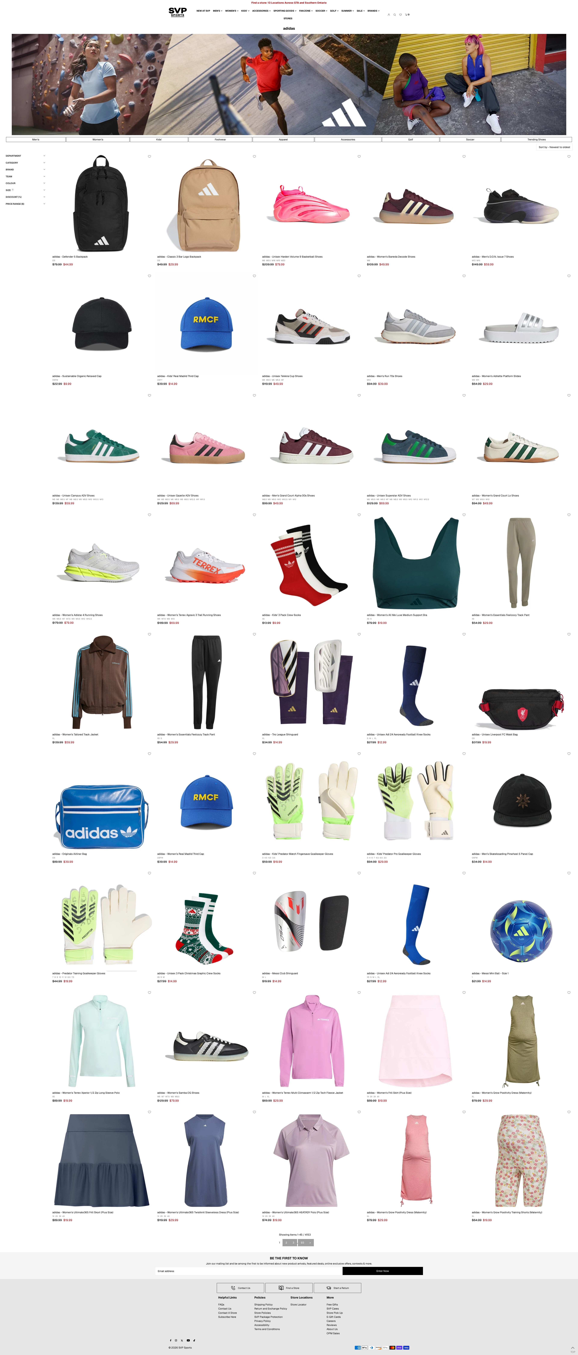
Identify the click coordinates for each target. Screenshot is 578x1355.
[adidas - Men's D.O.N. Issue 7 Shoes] (521, 204)
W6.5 (58, 619)
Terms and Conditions (267, 1329)
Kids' (159, 139)
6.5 (269, 857)
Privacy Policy (262, 1321)
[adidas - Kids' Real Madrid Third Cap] (207, 324)
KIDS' (244, 10)
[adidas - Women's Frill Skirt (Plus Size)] (416, 1040)
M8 (70, 499)
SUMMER (346, 10)
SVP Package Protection (268, 1317)
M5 (263, 260)
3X (374, 1096)
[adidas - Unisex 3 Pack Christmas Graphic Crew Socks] (207, 921)
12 (66, 977)
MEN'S (216, 10)
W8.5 (177, 1096)
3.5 (273, 857)
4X (378, 1096)
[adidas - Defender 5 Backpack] (102, 204)
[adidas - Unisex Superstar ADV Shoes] (416, 443)
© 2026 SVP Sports (180, 1347)
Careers (331, 1321)
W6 (53, 619)
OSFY (159, 380)
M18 (273, 260)
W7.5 (68, 619)
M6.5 (268, 260)
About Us (332, 1329)
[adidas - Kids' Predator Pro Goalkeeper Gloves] (416, 801)
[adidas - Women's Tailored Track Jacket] (102, 682)
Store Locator (298, 1304)
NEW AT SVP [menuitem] (203, 10)
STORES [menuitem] (288, 18)
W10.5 (89, 619)
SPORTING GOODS (283, 10)
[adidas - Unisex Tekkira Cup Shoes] (312, 324)
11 (63, 977)
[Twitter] (182, 1341)
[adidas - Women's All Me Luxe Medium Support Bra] (416, 562)
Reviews (332, 1325)
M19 (278, 260)
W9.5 (482, 499)
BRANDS (372, 10)
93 (302, 1242)
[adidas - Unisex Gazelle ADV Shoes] (207, 443)
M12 (294, 499)
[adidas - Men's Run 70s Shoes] (416, 324)
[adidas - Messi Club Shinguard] (312, 921)
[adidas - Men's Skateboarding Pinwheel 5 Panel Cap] (521, 801)
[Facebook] (170, 1341)
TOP (572, 1351)
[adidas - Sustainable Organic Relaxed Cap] (102, 324)
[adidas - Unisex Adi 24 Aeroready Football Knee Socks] (416, 682)
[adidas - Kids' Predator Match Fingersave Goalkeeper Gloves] (312, 801)
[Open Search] (395, 15)
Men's (35, 139)
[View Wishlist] (400, 15)
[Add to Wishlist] (149, 156)
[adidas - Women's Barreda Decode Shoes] (416, 204)
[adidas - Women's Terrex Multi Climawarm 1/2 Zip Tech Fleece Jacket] (312, 1040)
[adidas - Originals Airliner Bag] (102, 801)
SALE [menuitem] (359, 10)
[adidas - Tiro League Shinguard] (312, 682)
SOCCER (320, 10)
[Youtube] (188, 1341)
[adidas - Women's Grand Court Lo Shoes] (521, 443)
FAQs (221, 1304)
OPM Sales (333, 1333)
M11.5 (202, 499)
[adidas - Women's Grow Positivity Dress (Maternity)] (521, 1040)
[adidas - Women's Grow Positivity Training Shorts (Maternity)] (521, 1160)
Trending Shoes (537, 139)
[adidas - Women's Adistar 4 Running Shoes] (102, 562)
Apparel (283, 139)
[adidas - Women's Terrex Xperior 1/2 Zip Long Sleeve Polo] (102, 1040)
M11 (197, 499)
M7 (282, 380)
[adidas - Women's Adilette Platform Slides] (521, 324)
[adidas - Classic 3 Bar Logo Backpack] (207, 204)
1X (368, 1096)
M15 (478, 260)
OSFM (55, 380)
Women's (97, 139)
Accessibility (261, 1325)
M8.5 (75, 499)
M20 (283, 260)
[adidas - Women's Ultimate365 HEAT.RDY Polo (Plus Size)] (312, 1160)
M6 (273, 380)
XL (53, 738)
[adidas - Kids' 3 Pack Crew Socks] (312, 562)
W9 (473, 380)
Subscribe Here (227, 1317)
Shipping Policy (263, 1304)
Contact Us (224, 1308)
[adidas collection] (289, 134)
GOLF (333, 10)
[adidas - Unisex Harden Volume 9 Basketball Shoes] (312, 204)
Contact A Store (227, 1312)
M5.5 (268, 380)
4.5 (265, 857)
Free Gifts (332, 1304)
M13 (473, 260)
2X (371, 1096)
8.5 (69, 977)
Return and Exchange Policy (270, 1308)
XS (263, 619)
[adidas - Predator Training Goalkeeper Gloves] (102, 921)
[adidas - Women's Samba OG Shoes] (207, 1040)
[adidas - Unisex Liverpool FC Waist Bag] (521, 682)
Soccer (470, 139)
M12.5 (426, 499)
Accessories (348, 139)
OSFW (160, 857)
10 (60, 977)
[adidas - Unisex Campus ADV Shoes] (102, 443)
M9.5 (85, 499)
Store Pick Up (335, 1312)
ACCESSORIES (260, 10)
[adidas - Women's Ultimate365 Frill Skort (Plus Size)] (102, 1160)
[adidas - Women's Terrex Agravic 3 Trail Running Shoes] (207, 562)
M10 (90, 499)
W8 (368, 260)
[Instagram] (176, 1341)
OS (53, 260)
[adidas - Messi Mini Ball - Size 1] (521, 921)
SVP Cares (333, 1308)
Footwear (220, 139)
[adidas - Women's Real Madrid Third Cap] (207, 801)
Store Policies (262, 1312)
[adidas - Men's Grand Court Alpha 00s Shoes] (312, 443)
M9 (80, 499)
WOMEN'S (230, 10)
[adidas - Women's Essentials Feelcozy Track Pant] (521, 562)
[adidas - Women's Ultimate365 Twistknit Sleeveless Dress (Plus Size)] (207, 1160)
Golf (410, 139)
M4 (158, 499)
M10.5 (96, 499)
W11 (477, 380)
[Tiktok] (194, 1341)
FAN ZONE (304, 10)
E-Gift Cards (334, 1317)
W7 (473, 499)
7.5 (72, 977)
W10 (487, 499)
